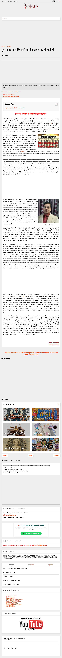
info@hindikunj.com (9, 515)
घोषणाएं (22, 151)
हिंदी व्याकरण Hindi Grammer (11, 595)
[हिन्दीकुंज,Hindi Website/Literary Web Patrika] (31, 9)
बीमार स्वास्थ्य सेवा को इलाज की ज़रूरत (11, 92)
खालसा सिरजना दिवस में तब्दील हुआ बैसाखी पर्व (43, 418)
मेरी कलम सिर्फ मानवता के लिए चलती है (41, 433)
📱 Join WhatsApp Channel (31, 533)
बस (23, 296)
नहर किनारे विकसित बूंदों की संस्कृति (11, 96)
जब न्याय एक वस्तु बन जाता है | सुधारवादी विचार (14, 433)
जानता (50, 123)
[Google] (14, 1)
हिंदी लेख (8, 46)
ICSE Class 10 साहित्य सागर (11, 598)
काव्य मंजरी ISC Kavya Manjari (11, 602)
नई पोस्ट (5, 455)
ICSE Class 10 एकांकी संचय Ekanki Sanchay (14, 599)
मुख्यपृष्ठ (30, 455)
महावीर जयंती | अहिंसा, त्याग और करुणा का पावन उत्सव (16, 448)
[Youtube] (2, 1)
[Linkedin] (16, 1)
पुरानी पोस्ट (57, 455)
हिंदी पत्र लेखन (8, 596)
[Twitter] (8, 1)
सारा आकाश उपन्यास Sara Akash (12, 603)
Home (3, 46)
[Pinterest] (11, 1)
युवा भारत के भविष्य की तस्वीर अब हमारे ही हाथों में (16, 108)
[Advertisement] (31, 13)
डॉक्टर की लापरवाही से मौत (9, 94)
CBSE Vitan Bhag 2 (10, 605)
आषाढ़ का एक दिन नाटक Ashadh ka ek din (13, 604)
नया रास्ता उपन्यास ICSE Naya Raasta (13, 600)
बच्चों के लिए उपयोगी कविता (10, 606)
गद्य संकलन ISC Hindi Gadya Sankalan (13, 601)
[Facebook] (5, 1)
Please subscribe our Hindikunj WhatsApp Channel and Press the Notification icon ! (31, 354)
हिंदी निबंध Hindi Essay (10, 597)
